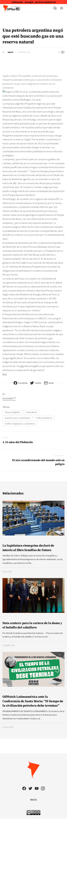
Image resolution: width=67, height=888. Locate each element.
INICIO (33, 799)
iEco (4, 373)
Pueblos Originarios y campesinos (20, 423)
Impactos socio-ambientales (17, 418)
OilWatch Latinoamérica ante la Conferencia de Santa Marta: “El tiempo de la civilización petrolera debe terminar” (32, 701)
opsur (10, 52)
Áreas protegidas (12, 412)
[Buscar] (55, 8)
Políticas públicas (44, 418)
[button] (62, 8)
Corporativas (31, 412)
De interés (9, 398)
